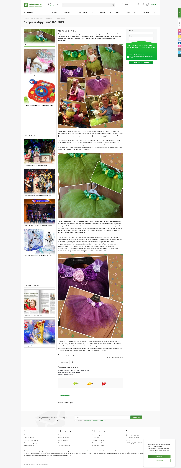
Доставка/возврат (64, 445)
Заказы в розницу (63, 440)
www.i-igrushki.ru (85, 451)
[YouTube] (179, 30)
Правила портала (29, 437)
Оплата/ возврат (63, 443)
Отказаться (159, 460)
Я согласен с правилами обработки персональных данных (141, 57)
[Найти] (113, 5)
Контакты (129, 440)
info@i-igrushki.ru (134, 438)
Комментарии (65, 395)
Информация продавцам (101, 431)
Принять (159, 456)
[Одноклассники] (179, 36)
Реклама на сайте (97, 443)
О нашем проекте (29, 435)
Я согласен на (91, 420)
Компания (27, 431)
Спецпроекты (96, 437)
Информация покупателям (67, 431)
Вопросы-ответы (63, 435)
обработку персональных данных (95, 420)
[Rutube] (179, 33)
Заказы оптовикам (64, 437)
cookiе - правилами (159, 453)
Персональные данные (31, 440)
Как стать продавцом (99, 435)
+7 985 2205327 (134, 435)
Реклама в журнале (98, 440)
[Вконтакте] (179, 39)
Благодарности (29, 445)
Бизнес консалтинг (98, 445)
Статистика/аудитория (31, 443)
